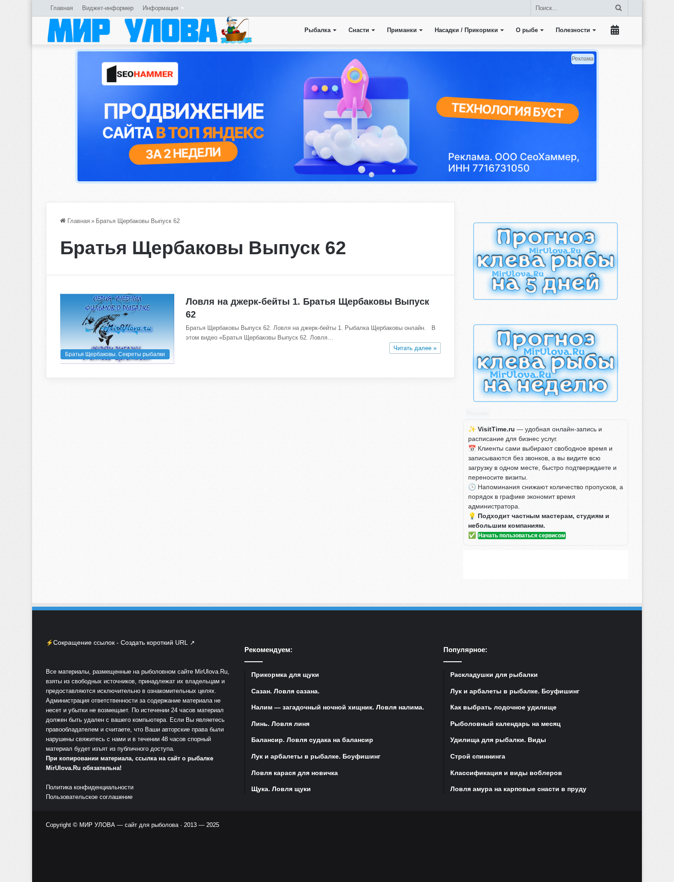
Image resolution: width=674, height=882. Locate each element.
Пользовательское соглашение (89, 796)
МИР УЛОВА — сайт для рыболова (128, 824)
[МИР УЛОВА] (149, 30)
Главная (61, 8)
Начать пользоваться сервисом (521, 535)
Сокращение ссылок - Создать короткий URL (120, 642)
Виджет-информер (107, 8)
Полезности (573, 30)
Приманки (402, 30)
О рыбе (527, 30)
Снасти (358, 30)
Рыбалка (317, 30)
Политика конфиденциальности (89, 787)
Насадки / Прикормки (466, 30)
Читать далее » (414, 348)
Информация (160, 8)
